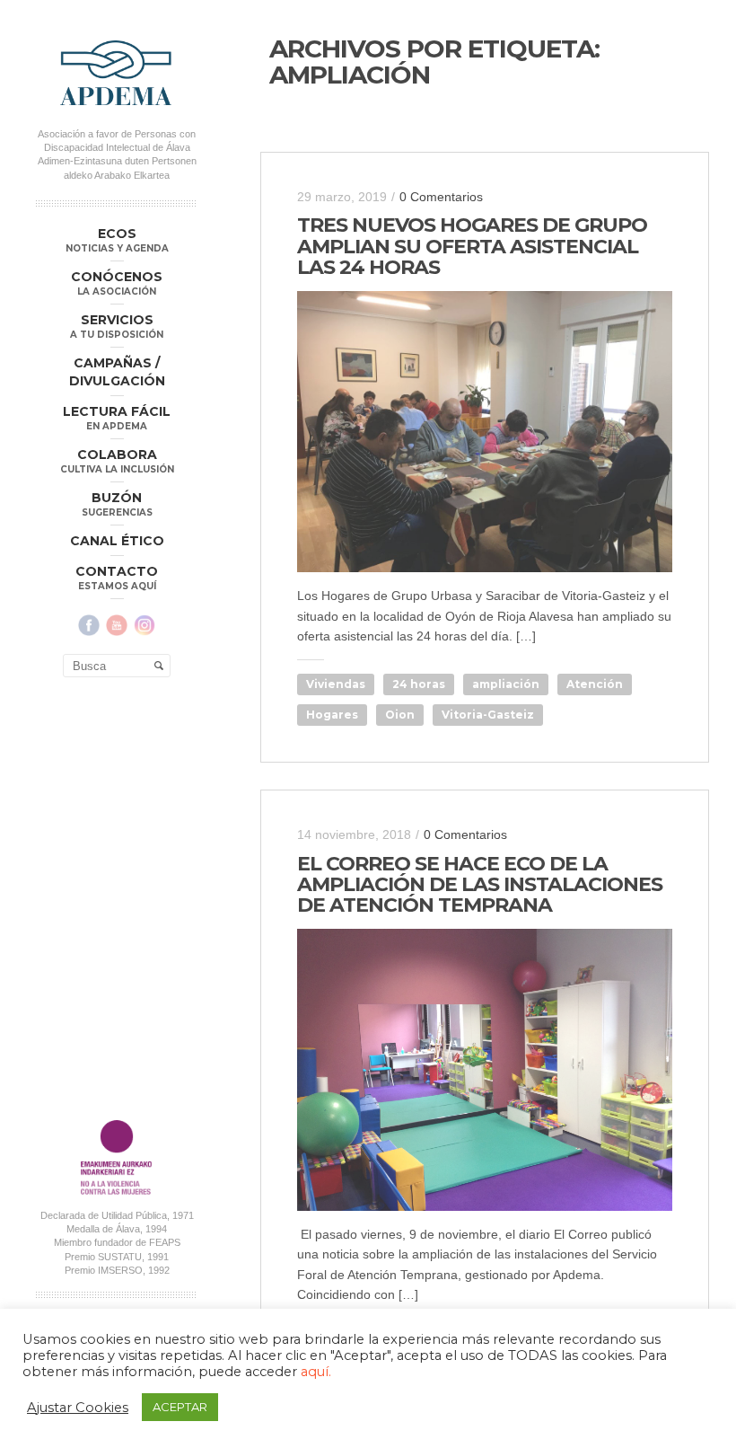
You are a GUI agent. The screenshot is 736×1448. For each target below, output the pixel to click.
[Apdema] (116, 73)
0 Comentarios (441, 197)
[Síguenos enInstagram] (144, 625)
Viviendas (335, 684)
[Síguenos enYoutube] (116, 625)
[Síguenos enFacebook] (89, 625)
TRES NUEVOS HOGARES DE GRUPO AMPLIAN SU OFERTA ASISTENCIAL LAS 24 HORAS (472, 245)
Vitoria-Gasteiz (488, 714)
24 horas (418, 684)
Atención (594, 684)
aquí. (316, 1372)
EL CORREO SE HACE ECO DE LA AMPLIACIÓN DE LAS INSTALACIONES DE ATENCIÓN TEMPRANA (479, 884)
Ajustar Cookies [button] (77, 1407)
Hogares (332, 714)
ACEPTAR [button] (180, 1406)
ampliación (505, 684)
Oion (400, 714)
